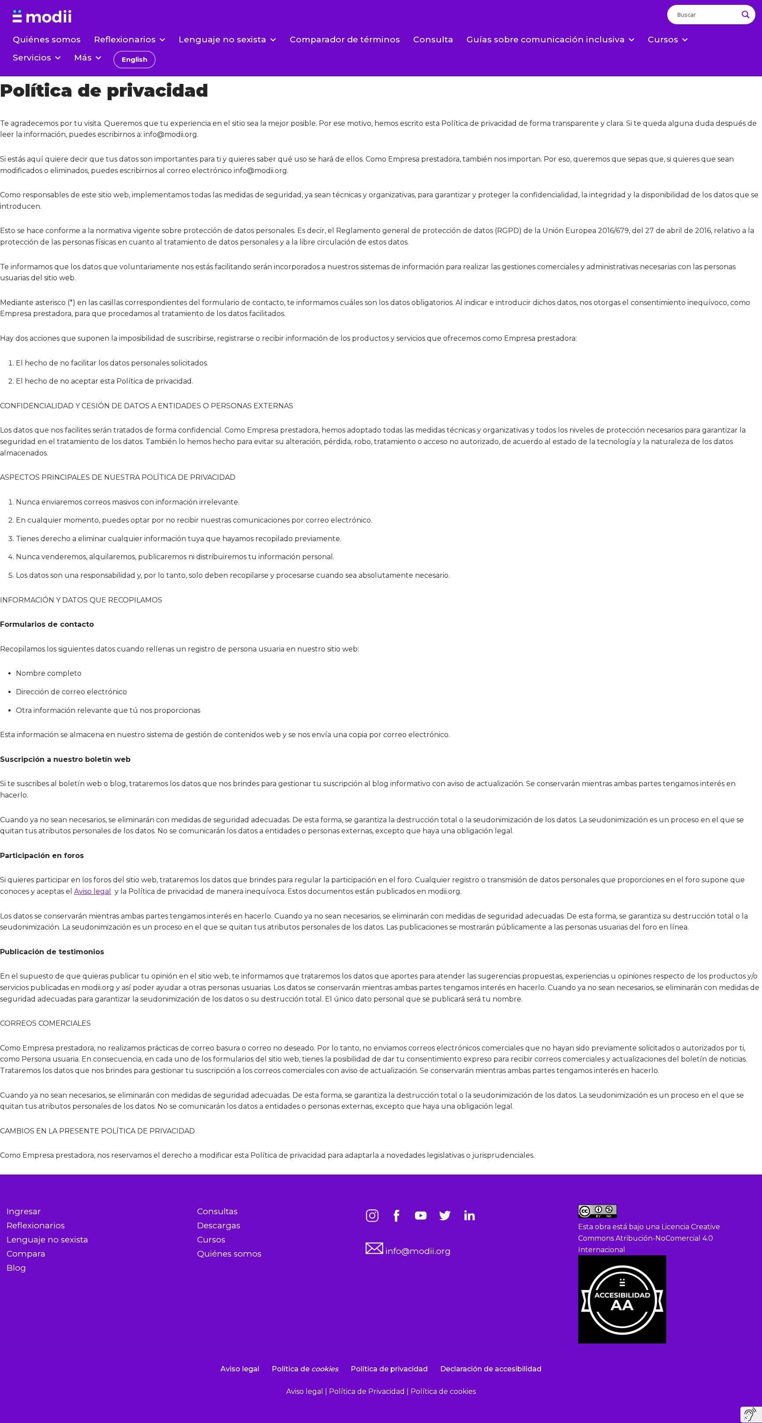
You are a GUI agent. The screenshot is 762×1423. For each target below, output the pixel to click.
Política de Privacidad (368, 1391)
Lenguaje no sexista (47, 1240)
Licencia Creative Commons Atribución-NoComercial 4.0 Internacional (649, 1238)
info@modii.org (417, 1251)
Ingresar (24, 1211)
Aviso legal (92, 891)
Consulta (433, 39)
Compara (26, 1254)
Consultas (217, 1211)
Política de (305, 1369)
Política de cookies (443, 1391)
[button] (162, 40)
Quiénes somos (47, 39)
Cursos (211, 1240)
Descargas (218, 1225)
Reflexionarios (36, 1225)
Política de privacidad (389, 1369)
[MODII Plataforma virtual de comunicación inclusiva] (42, 17)
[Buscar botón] (746, 14)
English (134, 59)
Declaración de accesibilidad (491, 1369)
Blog (16, 1268)
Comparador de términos (345, 39)
